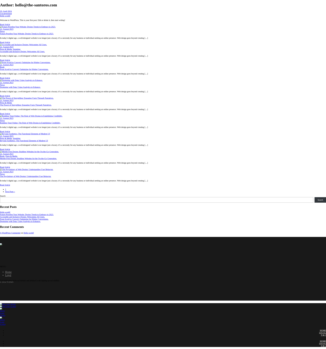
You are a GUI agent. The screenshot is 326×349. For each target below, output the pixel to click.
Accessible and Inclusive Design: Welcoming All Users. (22, 217)
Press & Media (6, 49)
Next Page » (10, 192)
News (2, 31)
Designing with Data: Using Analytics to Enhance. (20, 221)
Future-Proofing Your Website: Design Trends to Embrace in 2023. (27, 214)
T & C (323, 335)
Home (8, 271)
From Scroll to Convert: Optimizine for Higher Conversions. (24, 219)
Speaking (16, 49)
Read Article (5, 24)
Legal (8, 275)
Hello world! (5, 212)
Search (2, 196)
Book (2, 67)
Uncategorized (6, 13)
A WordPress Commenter (10, 233)
